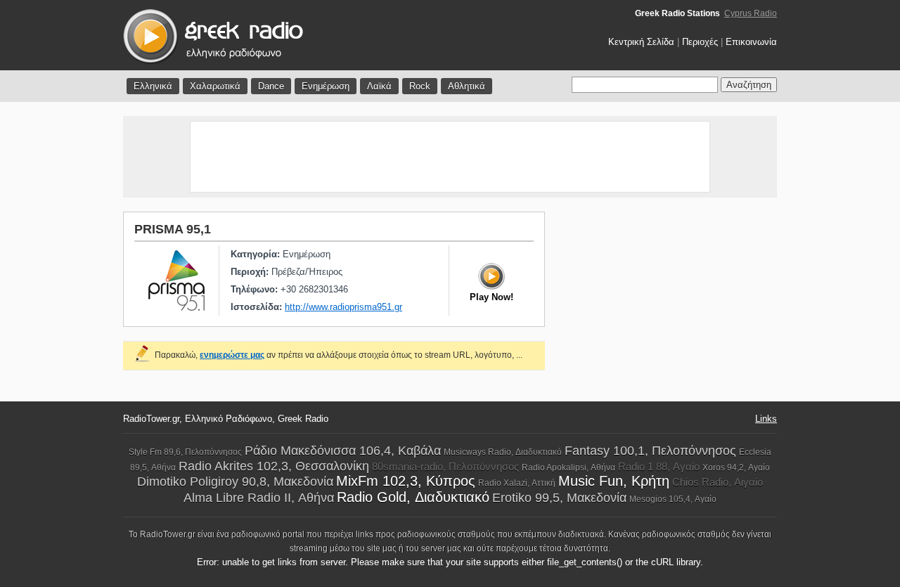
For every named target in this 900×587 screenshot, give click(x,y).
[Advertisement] (450, 156)
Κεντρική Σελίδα (641, 42)
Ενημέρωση (325, 86)
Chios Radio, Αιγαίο (717, 482)
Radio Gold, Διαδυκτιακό (413, 497)
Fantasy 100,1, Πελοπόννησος (650, 451)
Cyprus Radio (750, 13)
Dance (271, 86)
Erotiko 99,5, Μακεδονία (559, 498)
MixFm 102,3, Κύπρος (405, 481)
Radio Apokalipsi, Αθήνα (568, 467)
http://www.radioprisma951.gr (343, 307)
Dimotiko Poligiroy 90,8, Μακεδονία (235, 482)
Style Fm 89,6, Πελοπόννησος (185, 452)
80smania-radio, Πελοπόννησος (445, 466)
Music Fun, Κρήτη (613, 481)
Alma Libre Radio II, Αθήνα (259, 498)
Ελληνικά (153, 86)
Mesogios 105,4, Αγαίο (672, 499)
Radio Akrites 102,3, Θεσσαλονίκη (274, 466)
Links (766, 418)
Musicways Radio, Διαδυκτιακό (503, 452)
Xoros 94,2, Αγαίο (736, 467)
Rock (419, 86)
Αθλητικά (466, 86)
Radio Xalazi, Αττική (516, 483)
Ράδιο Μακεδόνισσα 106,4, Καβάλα (343, 451)
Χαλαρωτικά (215, 86)
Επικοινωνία (751, 42)
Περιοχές (700, 42)
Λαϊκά (379, 86)
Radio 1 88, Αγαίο (659, 466)
